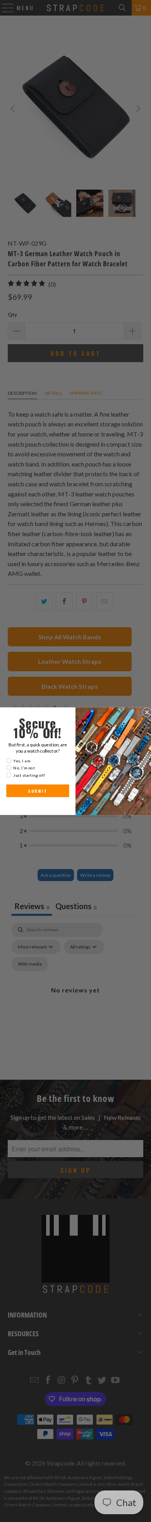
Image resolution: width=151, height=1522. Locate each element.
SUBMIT (37, 791)
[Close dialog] (147, 712)
